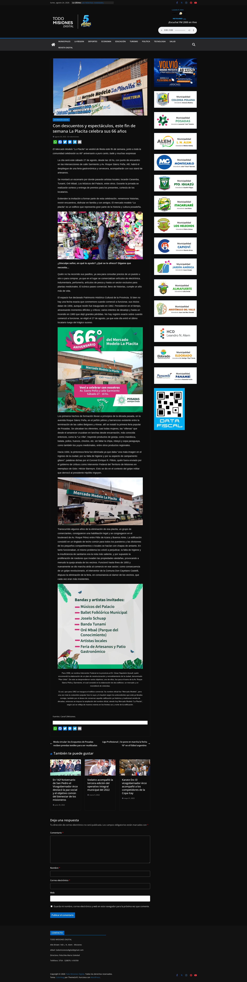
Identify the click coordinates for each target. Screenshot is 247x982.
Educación (120, 41)
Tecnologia (160, 41)
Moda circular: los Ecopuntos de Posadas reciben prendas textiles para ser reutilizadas (75, 743)
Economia (106, 41)
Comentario (56, 832)
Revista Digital (65, 47)
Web (52, 892)
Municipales (64, 41)
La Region (79, 41)
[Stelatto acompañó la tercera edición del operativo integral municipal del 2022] (100, 761)
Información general (61, 120)
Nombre (55, 867)
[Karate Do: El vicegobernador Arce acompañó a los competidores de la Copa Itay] (134, 761)
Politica (146, 41)
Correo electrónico (60, 880)
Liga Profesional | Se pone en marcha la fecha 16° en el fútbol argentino (124, 743)
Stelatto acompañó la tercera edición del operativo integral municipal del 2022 (100, 785)
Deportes (92, 41)
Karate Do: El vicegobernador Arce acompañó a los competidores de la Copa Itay (134, 786)
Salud (172, 41)
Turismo (134, 41)
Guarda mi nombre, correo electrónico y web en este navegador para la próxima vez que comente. (101, 906)
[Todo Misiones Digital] (53, 44)
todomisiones (74, 137)
